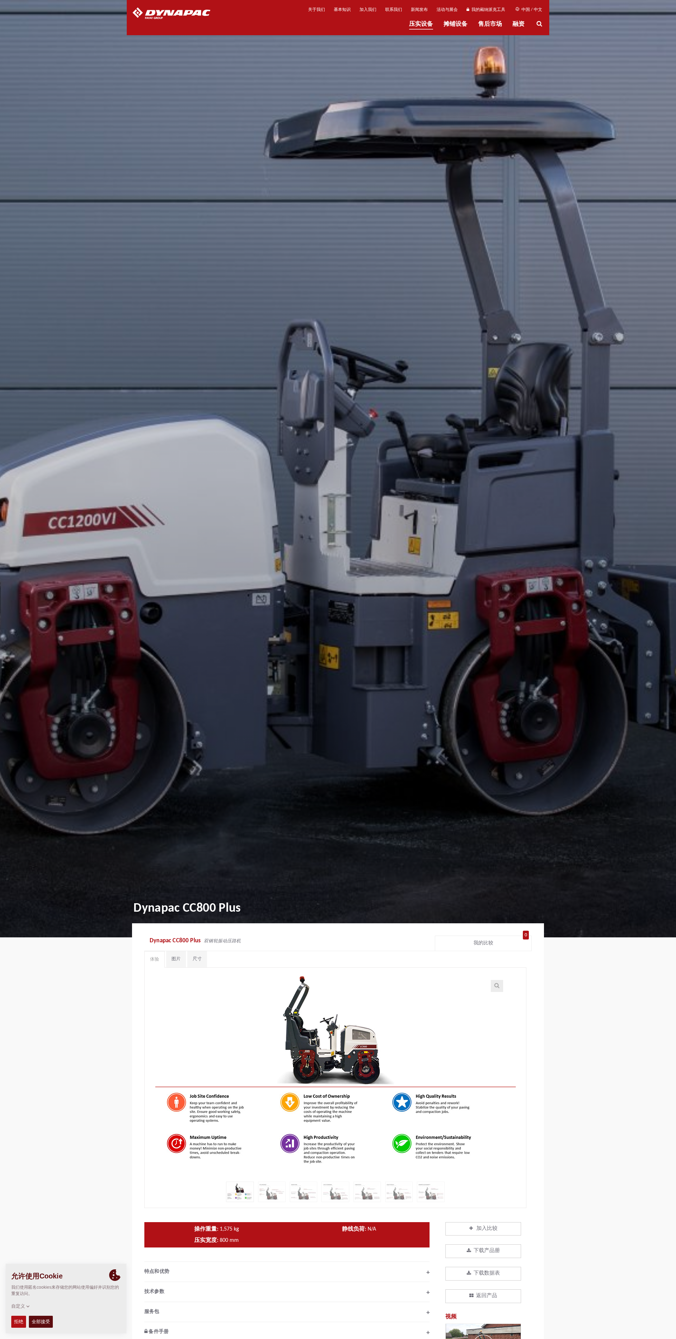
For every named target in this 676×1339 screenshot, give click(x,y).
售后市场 (490, 24)
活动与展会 (447, 10)
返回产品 (486, 1296)
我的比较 (500, 941)
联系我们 (393, 10)
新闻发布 (419, 10)
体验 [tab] (154, 959)
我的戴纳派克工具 (487, 10)
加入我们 (367, 10)
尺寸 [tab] (197, 959)
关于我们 (316, 10)
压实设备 (421, 24)
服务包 (287, 1312)
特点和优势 (287, 1272)
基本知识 (342, 10)
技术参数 (287, 1292)
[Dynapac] (176, 14)
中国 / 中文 (531, 10)
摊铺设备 (456, 24)
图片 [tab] (176, 959)
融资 (519, 24)
